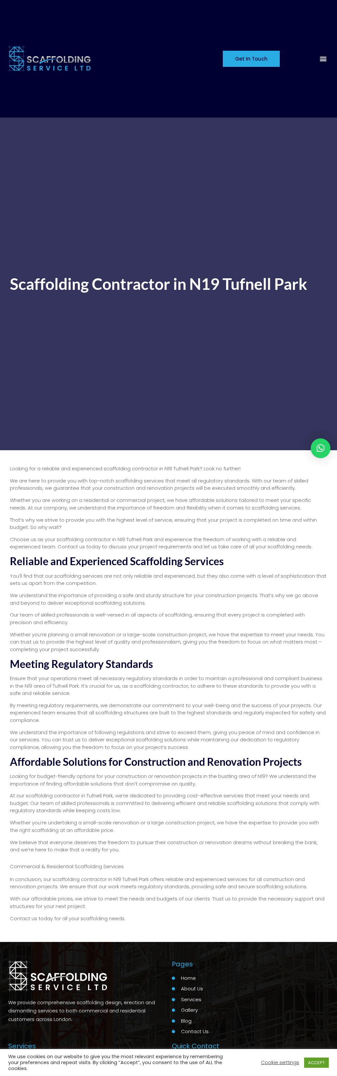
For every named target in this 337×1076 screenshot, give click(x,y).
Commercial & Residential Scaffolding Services (67, 866)
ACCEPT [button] (316, 1063)
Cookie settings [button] (280, 1062)
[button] (323, 58)
